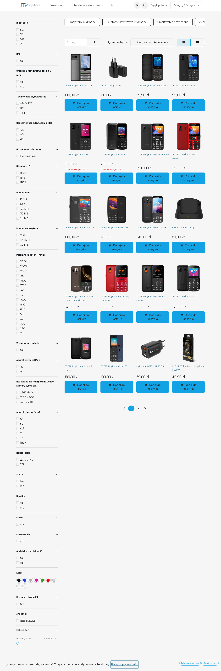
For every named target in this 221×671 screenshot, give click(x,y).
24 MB (24, 218)
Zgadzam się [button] (210, 663)
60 (21, 139)
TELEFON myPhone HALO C (185, 296)
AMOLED (26, 103)
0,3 (22, 428)
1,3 (21, 438)
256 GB (24, 235)
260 (22, 328)
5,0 (22, 39)
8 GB (23, 199)
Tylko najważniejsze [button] (190, 663)
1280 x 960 (27, 397)
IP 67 (23, 177)
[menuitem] (58, 5)
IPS (22, 108)
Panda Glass (28, 156)
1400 (23, 290)
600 (22, 309)
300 (22, 323)
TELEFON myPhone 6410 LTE (114, 227)
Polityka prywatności (124, 664)
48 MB (24, 208)
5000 (23, 261)
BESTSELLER (28, 620)
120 (22, 129)
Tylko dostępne (118, 42)
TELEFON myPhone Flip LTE (113, 366)
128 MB (25, 240)
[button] (144, 5)
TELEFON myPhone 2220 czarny (152, 85)
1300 (23, 295)
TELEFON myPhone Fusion (113, 154)
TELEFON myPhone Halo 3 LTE (79, 227)
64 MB (24, 204)
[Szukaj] (94, 42)
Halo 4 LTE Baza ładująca (184, 227)
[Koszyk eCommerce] (137, 5)
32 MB (24, 213)
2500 (23, 266)
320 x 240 (26, 402)
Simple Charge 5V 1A (110, 85)
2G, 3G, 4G (27, 459)
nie (22, 86)
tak (22, 60)
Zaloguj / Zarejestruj (186, 5)
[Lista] (198, 42)
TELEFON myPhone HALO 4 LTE (151, 227)
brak (23, 442)
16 (21, 366)
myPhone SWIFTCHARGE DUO (150, 366)
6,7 (22, 603)
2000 (23, 271)
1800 (23, 280)
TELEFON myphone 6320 (184, 85)
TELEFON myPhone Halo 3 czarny (152, 154)
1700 (23, 285)
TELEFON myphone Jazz (76, 154)
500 (22, 314)
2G (22, 464)
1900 (23, 275)
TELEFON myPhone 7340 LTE (78, 85)
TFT (22, 112)
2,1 (21, 44)
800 (23, 304)
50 (21, 423)
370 (22, 318)
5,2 (22, 34)
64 (21, 418)
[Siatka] (184, 42)
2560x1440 (27, 392)
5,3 (22, 29)
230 (22, 333)
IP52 (23, 182)
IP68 (23, 172)
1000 (23, 299)
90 (22, 134)
